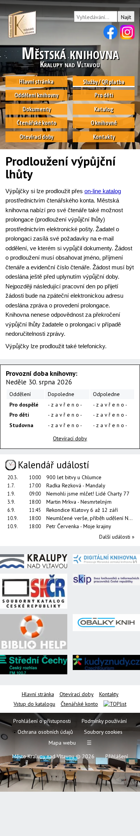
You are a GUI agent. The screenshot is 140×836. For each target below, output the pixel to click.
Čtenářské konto (79, 703)
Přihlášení (116, 756)
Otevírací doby (77, 694)
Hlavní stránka (38, 694)
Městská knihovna (70, 57)
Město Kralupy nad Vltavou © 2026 (53, 756)
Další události (117, 536)
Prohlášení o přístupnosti (42, 720)
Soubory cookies (103, 731)
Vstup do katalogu (34, 703)
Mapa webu (62, 742)
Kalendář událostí (53, 465)
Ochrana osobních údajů (45, 731)
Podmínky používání (104, 720)
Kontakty (109, 694)
